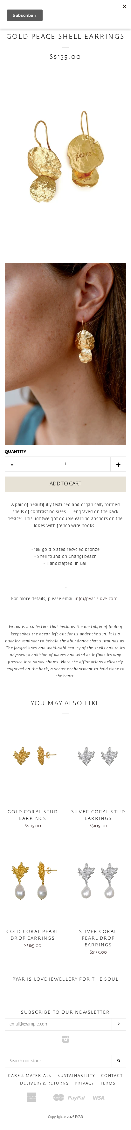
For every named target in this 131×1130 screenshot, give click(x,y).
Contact (112, 1076)
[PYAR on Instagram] (66, 1041)
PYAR (79, 1117)
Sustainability (76, 1076)
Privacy (84, 1084)
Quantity (15, 452)
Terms (108, 1084)
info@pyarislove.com (96, 599)
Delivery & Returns (44, 1084)
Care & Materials (30, 1076)
